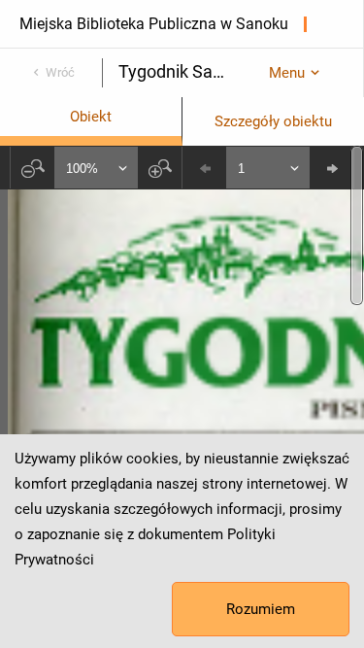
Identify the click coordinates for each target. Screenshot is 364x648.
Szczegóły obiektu (273, 121)
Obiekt (91, 116)
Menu (287, 73)
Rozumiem (260, 609)
